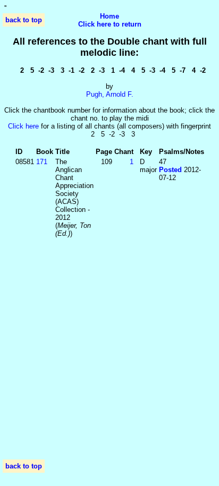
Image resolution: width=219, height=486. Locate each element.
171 (41, 162)
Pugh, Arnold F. (109, 94)
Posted (170, 170)
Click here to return (109, 24)
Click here (23, 126)
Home (109, 16)
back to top (23, 20)
